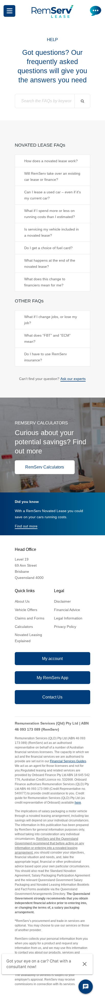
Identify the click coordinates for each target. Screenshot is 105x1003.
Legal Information (68, 618)
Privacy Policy (65, 627)
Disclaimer (62, 601)
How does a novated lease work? (51, 161)
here (78, 802)
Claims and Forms (29, 618)
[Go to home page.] (53, 17)
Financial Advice (67, 610)
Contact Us (52, 697)
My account (52, 658)
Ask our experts (73, 379)
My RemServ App (52, 678)
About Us (22, 601)
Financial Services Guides (68, 761)
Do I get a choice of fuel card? (48, 248)
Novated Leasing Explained (28, 638)
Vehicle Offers (26, 610)
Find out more (26, 526)
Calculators (24, 627)
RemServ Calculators (44, 467)
